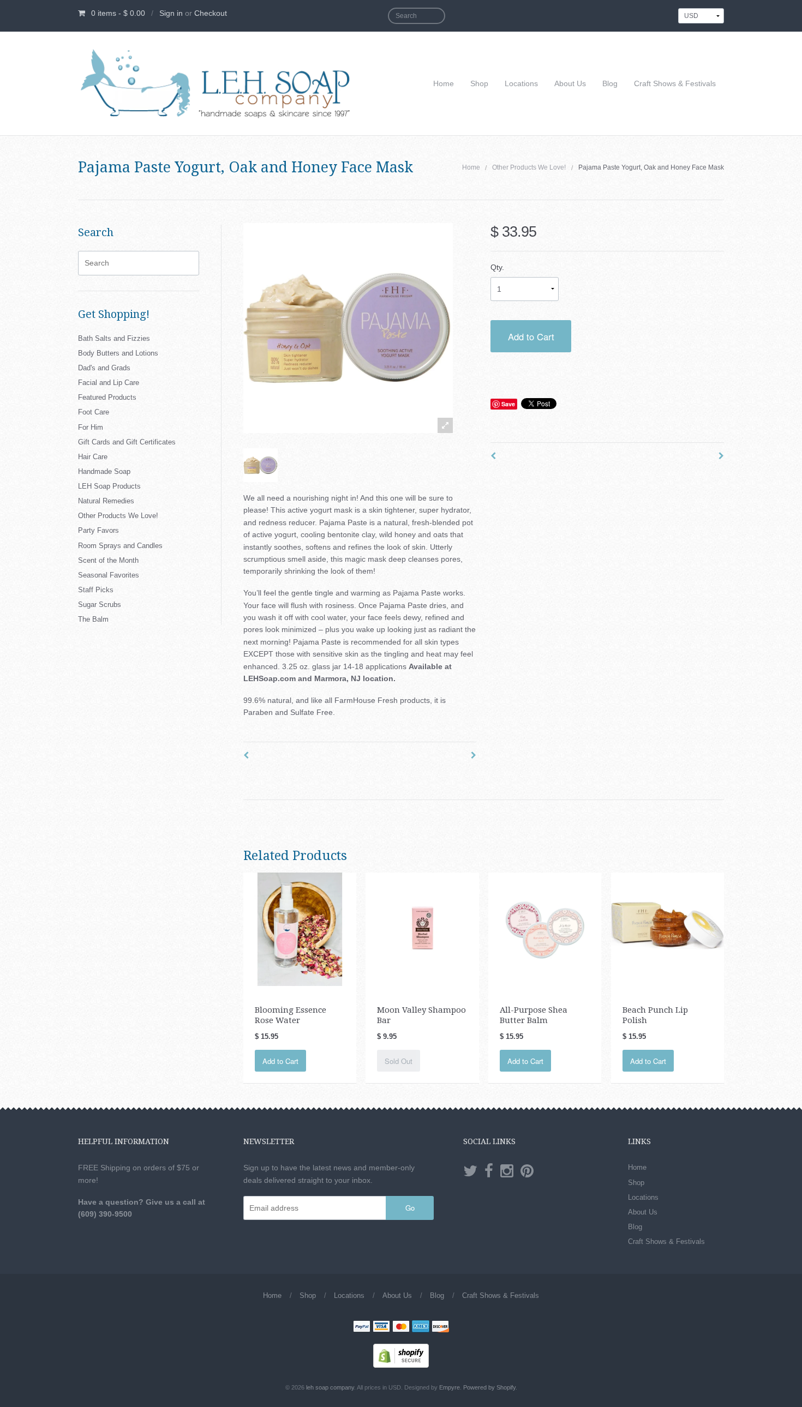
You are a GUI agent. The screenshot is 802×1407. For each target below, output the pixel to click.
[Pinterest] (527, 1171)
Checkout (210, 13)
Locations (521, 83)
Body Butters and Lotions (118, 353)
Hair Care (92, 457)
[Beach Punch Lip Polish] (667, 928)
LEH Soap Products (109, 486)
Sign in (171, 13)
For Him (90, 427)
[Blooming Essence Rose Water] (299, 928)
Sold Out (398, 1061)
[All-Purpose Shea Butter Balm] (544, 928)
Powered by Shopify (489, 1387)
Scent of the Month (108, 560)
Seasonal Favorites (108, 575)
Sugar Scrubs (99, 604)
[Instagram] (506, 1171)
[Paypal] (361, 1327)
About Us (570, 83)
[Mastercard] (401, 1327)
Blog (610, 83)
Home (443, 83)
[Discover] (440, 1327)
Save (508, 404)
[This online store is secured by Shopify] (401, 1355)
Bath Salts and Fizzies (114, 338)
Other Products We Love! (529, 167)
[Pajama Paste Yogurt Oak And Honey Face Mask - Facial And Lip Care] (260, 465)
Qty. (497, 267)
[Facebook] (488, 1171)
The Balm (93, 619)
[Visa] (381, 1327)
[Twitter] (470, 1171)
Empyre (449, 1387)
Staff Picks (95, 590)
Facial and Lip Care (108, 382)
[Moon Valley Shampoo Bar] (422, 928)
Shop (479, 83)
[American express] (420, 1327)
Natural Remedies (106, 501)
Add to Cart (531, 336)
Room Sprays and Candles (120, 546)
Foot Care (93, 412)
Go (410, 1207)
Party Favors (98, 530)
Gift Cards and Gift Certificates (127, 442)
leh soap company (330, 1387)
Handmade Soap (104, 471)
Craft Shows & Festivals (675, 83)
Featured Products (107, 397)
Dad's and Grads (104, 368)
